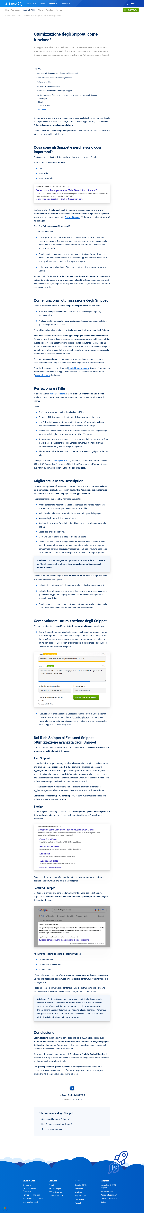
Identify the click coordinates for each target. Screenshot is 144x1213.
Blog (7, 10)
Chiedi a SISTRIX (29, 10)
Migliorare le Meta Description (48, 86)
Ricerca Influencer (56, 1196)
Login (133, 4)
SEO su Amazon (55, 1192)
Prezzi (42, 4)
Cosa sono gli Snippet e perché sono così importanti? (57, 73)
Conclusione (41, 109)
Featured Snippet (44, 105)
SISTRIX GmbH (29, 1181)
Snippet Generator (53, 632)
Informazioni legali (30, 1202)
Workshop (49, 10)
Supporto (65, 4)
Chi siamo (27, 1185)
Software (31, 4)
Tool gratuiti (15, 10)
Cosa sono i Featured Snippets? (55, 1119)
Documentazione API (109, 1195)
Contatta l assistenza (109, 1198)
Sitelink (40, 102)
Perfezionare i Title (43, 82)
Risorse (52, 4)
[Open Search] (127, 3)
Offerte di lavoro (29, 1190)
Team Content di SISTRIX (73, 1095)
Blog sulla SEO (80, 1196)
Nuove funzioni (107, 1191)
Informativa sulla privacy (33, 1198)
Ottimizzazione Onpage (32, 16)
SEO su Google (55, 1189)
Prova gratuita (130, 10)
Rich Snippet (42, 99)
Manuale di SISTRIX (108, 1186)
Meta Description (57, 394)
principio (62, 460)
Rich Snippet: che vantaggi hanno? (56, 1124)
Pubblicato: (67, 1099)
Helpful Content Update (78, 368)
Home (7, 16)
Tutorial (40, 10)
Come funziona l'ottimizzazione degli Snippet (54, 78)
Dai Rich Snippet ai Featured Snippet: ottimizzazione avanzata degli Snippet (66, 95)
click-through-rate (81, 717)
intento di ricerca (42, 375)
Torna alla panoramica (51, 1129)
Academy (59, 10)
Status (103, 1202)
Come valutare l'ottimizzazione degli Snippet (54, 91)
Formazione (31, 1195)
